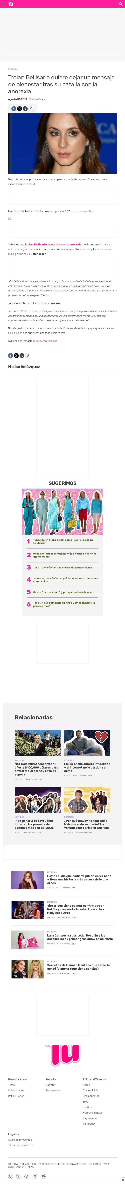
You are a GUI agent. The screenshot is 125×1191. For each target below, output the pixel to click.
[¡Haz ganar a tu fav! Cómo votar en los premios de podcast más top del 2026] (38, 800)
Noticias (13, 69)
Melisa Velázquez (38, 99)
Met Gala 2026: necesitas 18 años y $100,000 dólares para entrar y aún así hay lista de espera (36, 769)
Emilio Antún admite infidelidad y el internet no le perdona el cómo (87, 767)
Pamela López (37, 779)
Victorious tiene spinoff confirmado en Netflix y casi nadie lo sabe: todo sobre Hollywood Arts (75, 909)
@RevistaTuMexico (46, 340)
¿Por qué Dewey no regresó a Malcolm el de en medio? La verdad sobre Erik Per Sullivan (86, 824)
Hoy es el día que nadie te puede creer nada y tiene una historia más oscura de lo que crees (79, 879)
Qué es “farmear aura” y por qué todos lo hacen (62, 592)
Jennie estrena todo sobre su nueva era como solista (65, 580)
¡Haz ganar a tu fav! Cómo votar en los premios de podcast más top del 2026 (34, 824)
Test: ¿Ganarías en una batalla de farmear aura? (62, 567)
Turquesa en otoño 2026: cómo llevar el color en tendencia (63, 541)
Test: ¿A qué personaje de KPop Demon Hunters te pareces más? (64, 604)
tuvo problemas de (53, 244)
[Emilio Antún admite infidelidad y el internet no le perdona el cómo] (87, 743)
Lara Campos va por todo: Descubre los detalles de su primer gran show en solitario (80, 937)
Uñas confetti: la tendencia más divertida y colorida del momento (65, 555)
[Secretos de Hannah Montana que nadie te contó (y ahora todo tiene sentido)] (27, 969)
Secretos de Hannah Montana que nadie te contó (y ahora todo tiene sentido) (78, 967)
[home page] (10, 4)
